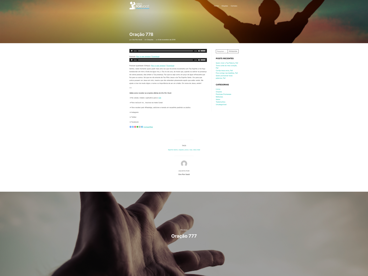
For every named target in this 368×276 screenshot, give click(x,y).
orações (181, 150)
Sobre (218, 99)
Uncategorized (221, 104)
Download (155, 56)
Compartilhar (148, 127)
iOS (160, 98)
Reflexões (219, 97)
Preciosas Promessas (223, 94)
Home (216, 6)
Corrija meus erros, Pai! (224, 70)
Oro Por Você (137, 40)
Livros (218, 89)
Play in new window (143, 56)
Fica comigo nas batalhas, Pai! (227, 73)
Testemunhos (220, 102)
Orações (225, 6)
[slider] (203, 50)
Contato (234, 6)
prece (187, 150)
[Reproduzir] (132, 51)
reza (190, 150)
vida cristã (196, 150)
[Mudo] (199, 51)
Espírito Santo (173, 150)
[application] (168, 51)
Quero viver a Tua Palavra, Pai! (227, 63)
